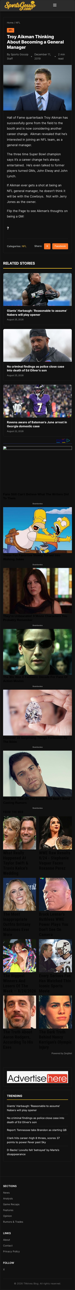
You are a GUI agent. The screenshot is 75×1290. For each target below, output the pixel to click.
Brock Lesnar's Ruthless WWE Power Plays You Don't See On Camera (53, 924)
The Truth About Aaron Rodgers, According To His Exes (18, 1039)
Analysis (8, 1198)
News (6, 1192)
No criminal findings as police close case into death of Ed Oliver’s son (35, 368)
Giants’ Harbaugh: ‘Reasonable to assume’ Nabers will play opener (37, 312)
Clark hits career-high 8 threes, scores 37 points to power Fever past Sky (33, 1140)
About (6, 1239)
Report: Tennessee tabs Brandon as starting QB (36, 1130)
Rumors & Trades (13, 1221)
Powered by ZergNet (62, 1053)
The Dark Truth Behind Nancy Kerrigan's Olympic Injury (55, 1039)
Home (10, 22)
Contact (8, 1245)
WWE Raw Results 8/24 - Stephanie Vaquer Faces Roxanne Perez (54, 860)
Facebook (60, 246)
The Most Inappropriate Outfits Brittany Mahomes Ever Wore (17, 924)
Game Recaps (11, 1204)
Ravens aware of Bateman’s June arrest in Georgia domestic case (37, 424)
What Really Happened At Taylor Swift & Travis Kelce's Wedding (15, 863)
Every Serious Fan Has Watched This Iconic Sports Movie (55, 983)
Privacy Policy (11, 1251)
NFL (18, 22)
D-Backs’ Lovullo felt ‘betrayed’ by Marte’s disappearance (33, 1152)
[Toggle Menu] (55, 5)
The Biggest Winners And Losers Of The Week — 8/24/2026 (19, 983)
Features (8, 1210)
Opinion (7, 1215)
